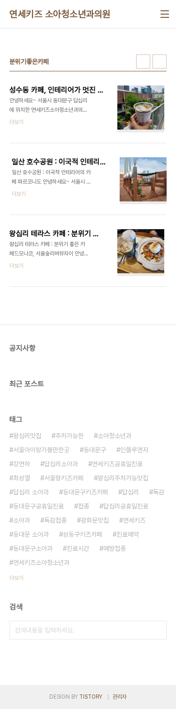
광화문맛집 (95, 520)
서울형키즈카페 (64, 478)
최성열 (21, 478)
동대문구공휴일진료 (38, 506)
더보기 (16, 578)
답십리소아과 (61, 464)
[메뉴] (164, 14)
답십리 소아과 (31, 492)
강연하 (21, 464)
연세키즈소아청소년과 (41, 562)
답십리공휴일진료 (125, 506)
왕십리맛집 (27, 435)
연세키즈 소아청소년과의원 (60, 14)
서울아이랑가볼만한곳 (41, 450)
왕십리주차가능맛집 (123, 478)
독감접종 (55, 520)
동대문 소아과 (31, 534)
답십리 (130, 492)
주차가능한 (69, 435)
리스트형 (160, 61)
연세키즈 (134, 520)
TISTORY (90, 697)
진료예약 (127, 534)
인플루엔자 (134, 450)
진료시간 (78, 548)
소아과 (21, 520)
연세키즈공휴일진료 (117, 464)
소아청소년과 (114, 435)
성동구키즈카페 (82, 534)
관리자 (120, 697)
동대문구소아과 (33, 548)
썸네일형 (143, 61)
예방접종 (114, 548)
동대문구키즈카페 (85, 492)
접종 (83, 506)
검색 (157, 630)
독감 (158, 492)
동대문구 (95, 450)
